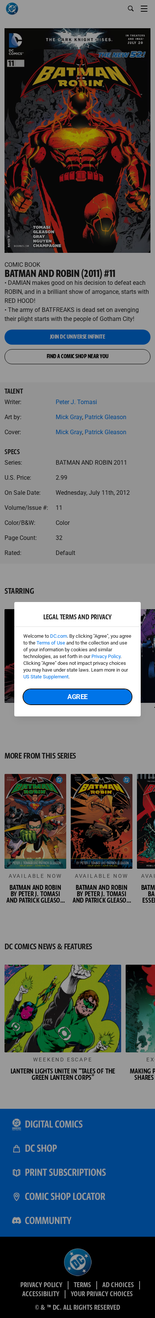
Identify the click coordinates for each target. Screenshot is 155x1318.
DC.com (58, 636)
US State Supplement (45, 677)
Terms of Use (50, 643)
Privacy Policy (105, 656)
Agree (77, 697)
